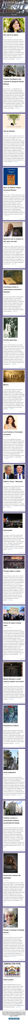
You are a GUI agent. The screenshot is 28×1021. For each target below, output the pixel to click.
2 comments (21, 164)
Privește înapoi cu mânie (11, 571)
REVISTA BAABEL (14, 2)
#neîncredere (7, 530)
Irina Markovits (7, 436)
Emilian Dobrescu (8, 294)
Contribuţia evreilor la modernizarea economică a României (12, 289)
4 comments (21, 62)
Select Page (14, 14)
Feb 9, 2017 (6, 552)
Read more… (18, 59)
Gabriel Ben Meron (8, 243)
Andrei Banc (7, 880)
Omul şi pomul (8, 980)
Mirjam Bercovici (7, 934)
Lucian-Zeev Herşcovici (9, 981)
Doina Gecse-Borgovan (9, 37)
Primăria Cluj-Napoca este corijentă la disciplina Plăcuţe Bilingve (13, 81)
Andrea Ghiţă (7, 86)
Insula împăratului (9, 772)
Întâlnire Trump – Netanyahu (13, 481)
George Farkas (7, 825)
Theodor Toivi (7, 386)
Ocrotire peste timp (10, 340)
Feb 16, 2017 (6, 510)
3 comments (21, 798)
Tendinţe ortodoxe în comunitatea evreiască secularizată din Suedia (11, 820)
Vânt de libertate (9, 131)
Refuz (10, 1018)
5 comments (21, 111)
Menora (5, 385)
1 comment (22, 314)
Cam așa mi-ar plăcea (10, 35)
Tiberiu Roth (7, 133)
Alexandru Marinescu (8, 627)
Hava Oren (6, 192)
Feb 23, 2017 (6, 62)
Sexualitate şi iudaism (11, 725)
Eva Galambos (7, 483)
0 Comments (21, 412)
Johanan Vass (7, 727)
